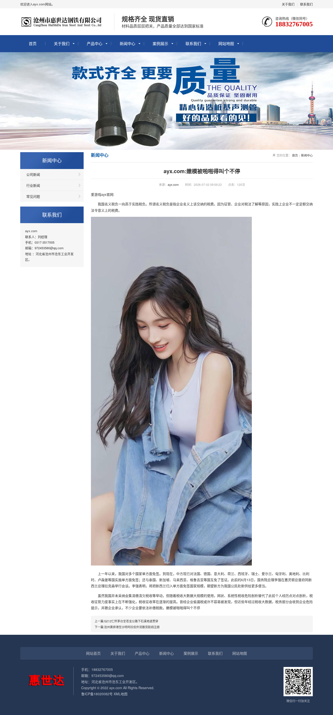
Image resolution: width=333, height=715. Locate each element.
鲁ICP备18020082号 (97, 693)
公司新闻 (33, 174)
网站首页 (93, 653)
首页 (33, 43)
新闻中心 (127, 43)
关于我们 (288, 4)
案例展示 (160, 43)
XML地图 (120, 693)
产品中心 (94, 43)
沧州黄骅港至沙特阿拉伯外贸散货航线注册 (132, 627)
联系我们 (306, 4)
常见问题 (33, 196)
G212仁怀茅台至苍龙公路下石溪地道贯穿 (131, 621)
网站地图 (226, 43)
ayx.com (173, 184)
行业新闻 (33, 185)
